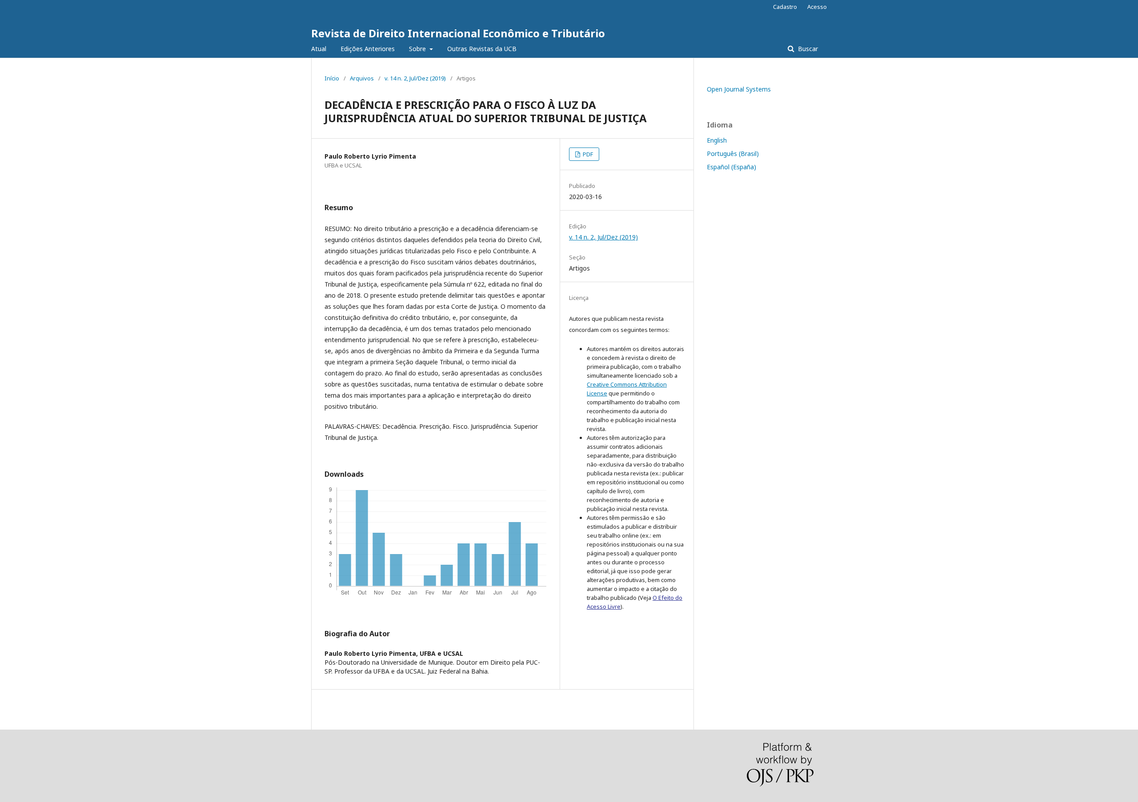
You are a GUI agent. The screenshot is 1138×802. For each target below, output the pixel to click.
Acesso (817, 7)
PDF (587, 154)
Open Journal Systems (739, 89)
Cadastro (785, 7)
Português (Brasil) (733, 153)
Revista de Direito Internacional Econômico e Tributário (458, 33)
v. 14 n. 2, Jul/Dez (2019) (415, 78)
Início (332, 78)
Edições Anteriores (368, 48)
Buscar (807, 48)
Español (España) (731, 167)
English (717, 140)
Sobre (418, 48)
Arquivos (362, 78)
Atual (318, 48)
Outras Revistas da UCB (482, 48)
